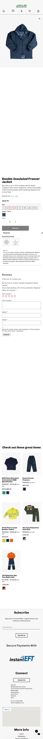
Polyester (21, 259)
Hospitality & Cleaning (22, 258)
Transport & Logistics (9, 261)
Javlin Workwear (29, 252)
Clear (3, 218)
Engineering (12, 258)
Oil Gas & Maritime (12, 259)
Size (3, 204)
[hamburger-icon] (13, 11)
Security (36, 259)
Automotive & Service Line (29, 254)
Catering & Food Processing (25, 256)
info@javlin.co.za (19, 702)
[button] (39, 19)
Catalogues (21, 736)
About (22, 734)
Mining (5, 259)
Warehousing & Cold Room (23, 261)
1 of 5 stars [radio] (3, 296)
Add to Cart (15, 228)
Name (5, 312)
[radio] (3, 208)
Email (4, 320)
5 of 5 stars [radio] (15, 296)
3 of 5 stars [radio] (9, 296)
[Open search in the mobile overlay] (4, 11)
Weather (37, 252)
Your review (7, 300)
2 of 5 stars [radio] (6, 296)
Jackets (22, 252)
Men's (36, 258)
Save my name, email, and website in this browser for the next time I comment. (21, 330)
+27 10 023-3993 (17, 701)
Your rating (7, 294)
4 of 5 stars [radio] (12, 296)
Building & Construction (9, 256)
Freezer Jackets (14, 252)
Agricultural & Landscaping (14, 254)
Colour (4, 211)
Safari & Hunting (29, 259)
